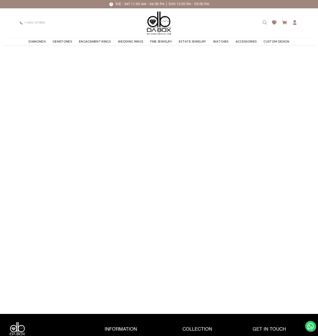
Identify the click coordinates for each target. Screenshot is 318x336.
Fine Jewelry (161, 41)
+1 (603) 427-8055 (34, 22)
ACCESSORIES (246, 41)
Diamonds (37, 41)
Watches (221, 41)
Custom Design (276, 41)
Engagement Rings (95, 41)
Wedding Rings (130, 41)
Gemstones (62, 41)
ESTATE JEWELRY (192, 41)
